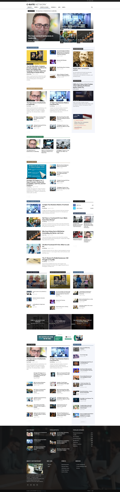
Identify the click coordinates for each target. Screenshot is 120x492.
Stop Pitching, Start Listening (63, 67)
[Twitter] (92, 1)
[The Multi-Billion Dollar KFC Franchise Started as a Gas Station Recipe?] (76, 407)
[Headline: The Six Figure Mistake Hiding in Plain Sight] (53, 384)
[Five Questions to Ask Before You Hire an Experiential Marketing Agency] (53, 442)
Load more (83, 421)
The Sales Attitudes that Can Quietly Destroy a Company (87, 240)
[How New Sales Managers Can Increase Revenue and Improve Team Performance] (78, 219)
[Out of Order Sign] (60, 321)
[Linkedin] (91, 1)
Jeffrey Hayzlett (76, 89)
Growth (28, 324)
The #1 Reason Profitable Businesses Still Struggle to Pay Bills (39, 406)
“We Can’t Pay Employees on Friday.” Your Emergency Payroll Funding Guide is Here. (63, 414)
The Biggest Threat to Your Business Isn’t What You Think (62, 151)
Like (92, 205)
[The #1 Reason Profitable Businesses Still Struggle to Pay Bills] (34, 262)
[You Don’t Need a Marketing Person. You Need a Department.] (53, 434)
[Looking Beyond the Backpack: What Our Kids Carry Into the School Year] (75, 293)
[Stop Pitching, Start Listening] (53, 69)
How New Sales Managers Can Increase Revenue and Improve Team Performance (77, 225)
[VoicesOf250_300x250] (82, 129)
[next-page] (29, 84)
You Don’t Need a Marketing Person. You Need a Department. (62, 434)
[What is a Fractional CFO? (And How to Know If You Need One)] (48, 144)
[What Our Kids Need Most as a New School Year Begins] (75, 300)
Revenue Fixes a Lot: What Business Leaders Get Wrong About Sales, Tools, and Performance (88, 225)
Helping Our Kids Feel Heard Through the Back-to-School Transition (81, 284)
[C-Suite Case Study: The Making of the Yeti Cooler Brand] (76, 385)
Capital (58, 148)
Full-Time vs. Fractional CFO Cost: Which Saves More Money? (40, 118)
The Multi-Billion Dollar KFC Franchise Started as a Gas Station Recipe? (86, 406)
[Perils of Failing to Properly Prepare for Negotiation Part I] (53, 76)
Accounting (86, 221)
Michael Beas (29, 74)
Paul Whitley (52, 106)
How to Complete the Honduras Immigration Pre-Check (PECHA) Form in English (86, 415)
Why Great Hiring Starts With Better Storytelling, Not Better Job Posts (63, 118)
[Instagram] (89, 1)
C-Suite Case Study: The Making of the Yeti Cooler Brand (85, 384)
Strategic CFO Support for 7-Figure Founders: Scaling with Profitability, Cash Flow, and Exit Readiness (36, 183)
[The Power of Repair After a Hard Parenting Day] (75, 307)
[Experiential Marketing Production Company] (78, 234)
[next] (91, 11)
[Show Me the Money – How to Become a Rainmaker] (76, 393)
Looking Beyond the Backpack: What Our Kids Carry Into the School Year (85, 292)
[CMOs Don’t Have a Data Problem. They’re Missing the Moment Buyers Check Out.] (83, 96)
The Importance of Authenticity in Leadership (46, 11)
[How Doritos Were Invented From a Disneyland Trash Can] (76, 370)
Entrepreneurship (30, 41)
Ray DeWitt (30, 286)
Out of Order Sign (84, 354)
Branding (76, 237)
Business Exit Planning (61, 60)
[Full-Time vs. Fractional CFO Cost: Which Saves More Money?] (68, 36)
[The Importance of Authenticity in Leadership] (43, 27)
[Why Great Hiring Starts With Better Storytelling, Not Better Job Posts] (85, 36)
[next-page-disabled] (76, 110)
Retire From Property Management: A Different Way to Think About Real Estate (37, 284)
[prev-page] (27, 84)
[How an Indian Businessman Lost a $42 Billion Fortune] (76, 378)
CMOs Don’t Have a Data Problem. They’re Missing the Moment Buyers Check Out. (83, 85)
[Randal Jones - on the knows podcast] (83, 59)
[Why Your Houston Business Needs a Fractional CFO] (53, 166)
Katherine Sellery (77, 286)
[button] (91, 7)
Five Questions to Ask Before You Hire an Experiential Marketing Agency (63, 442)
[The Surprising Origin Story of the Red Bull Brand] (82, 321)
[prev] (89, 11)
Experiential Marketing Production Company (77, 239)
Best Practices (30, 64)
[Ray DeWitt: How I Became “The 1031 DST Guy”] (76, 400)
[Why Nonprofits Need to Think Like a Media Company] (53, 450)
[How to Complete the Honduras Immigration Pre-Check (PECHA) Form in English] (76, 415)
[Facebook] (87, 1)
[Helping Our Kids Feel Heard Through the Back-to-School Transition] (83, 281)
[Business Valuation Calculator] (29, 299)
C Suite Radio (76, 66)
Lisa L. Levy (44, 234)
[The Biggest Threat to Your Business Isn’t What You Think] (53, 127)
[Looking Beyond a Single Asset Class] (29, 306)
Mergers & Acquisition (31, 178)
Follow (91, 208)
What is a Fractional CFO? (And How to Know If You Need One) (47, 151)
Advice (62, 29)
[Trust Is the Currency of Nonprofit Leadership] (53, 406)
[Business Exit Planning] (53, 62)
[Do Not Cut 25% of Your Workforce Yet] (29, 293)
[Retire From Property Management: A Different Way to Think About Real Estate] (37, 281)
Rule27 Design (43, 490)
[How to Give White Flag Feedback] (38, 321)
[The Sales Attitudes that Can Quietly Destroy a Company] (88, 234)
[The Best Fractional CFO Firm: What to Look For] (30, 127)
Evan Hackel (29, 106)
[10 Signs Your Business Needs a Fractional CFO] (76, 21)
